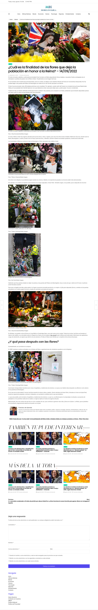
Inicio (18, 14)
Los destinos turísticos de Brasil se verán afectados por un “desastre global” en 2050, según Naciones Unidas (75, 450)
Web (51, 549)
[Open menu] (9, 14)
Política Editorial (12, 602)
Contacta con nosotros (14, 599)
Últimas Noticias (26, 14)
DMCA (10, 600)
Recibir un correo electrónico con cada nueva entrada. (24, 561)
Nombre (11, 542)
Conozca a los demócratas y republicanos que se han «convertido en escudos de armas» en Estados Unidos (21, 450)
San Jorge (53, 335)
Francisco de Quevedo (24, 75)
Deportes (61, 14)
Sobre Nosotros (12, 597)
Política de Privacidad (14, 604)
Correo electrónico (13, 549)
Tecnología (54, 14)
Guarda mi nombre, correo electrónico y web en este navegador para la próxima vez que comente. (36, 555)
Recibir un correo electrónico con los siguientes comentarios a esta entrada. (30, 558)
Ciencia (47, 14)
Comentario (12, 524)
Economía (40, 14)
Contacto (78, 14)
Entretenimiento (70, 14)
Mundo (34, 14)
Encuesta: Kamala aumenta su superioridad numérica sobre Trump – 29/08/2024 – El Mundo (47, 450)
